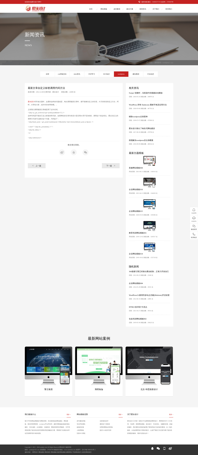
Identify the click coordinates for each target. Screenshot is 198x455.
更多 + (69, 414)
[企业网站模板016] (149, 183)
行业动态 (150, 74)
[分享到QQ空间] (74, 153)
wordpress (166, 63)
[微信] (158, 449)
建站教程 (136, 74)
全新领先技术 (104, 421)
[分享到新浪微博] (62, 153)
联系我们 (169, 9)
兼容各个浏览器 (105, 424)
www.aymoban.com (70, 449)
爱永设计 (31, 102)
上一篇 (36, 165)
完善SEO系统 (81, 433)
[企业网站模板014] (149, 247)
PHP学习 (91, 74)
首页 (91, 9)
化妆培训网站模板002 (138, 319)
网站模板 (104, 9)
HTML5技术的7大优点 (138, 307)
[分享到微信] (85, 153)
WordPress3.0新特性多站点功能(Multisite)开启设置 (149, 295)
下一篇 (110, 165)
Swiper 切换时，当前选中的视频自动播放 (146, 93)
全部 (47, 74)
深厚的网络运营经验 (106, 427)
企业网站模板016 (136, 189)
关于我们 (156, 9)
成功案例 (117, 9)
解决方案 (130, 9)
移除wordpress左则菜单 (138, 117)
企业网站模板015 (136, 211)
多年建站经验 (81, 421)
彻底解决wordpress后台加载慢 (141, 140)
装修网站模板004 (136, 168)
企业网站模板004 (136, 283)
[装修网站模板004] (149, 161)
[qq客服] (152, 449)
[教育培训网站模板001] (149, 226)
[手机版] (164, 449)
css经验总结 (62, 74)
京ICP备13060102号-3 (88, 449)
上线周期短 (80, 430)
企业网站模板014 (136, 254)
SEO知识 (106, 74)
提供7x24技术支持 (105, 430)
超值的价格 (80, 427)
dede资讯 (77, 74)
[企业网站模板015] (149, 204)
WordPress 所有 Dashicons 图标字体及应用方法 (148, 105)
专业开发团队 (81, 424)
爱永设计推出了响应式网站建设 (142, 128)
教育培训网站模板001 (138, 233)
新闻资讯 (143, 9)
